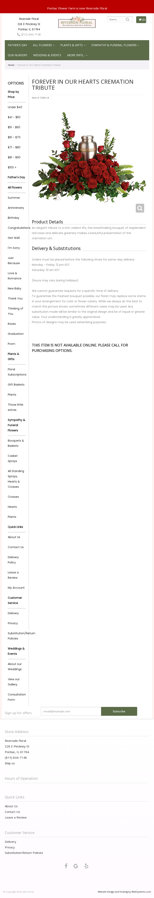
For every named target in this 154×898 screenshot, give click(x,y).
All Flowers (42, 45)
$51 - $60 (14, 127)
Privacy (13, 623)
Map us (10, 763)
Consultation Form (17, 697)
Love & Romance (14, 275)
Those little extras (15, 407)
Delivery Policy (13, 559)
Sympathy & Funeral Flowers (114, 45)
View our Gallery (14, 681)
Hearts (12, 507)
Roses (12, 324)
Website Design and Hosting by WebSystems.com (124, 891)
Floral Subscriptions (17, 372)
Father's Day (17, 45)
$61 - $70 (14, 137)
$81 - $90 (14, 157)
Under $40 (15, 107)
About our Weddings (15, 666)
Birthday (13, 218)
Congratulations (17, 228)
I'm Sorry (14, 248)
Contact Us (16, 547)
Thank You (15, 298)
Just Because (14, 260)
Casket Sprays (13, 458)
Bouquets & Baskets (16, 443)
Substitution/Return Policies (17, 635)
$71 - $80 (14, 147)
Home (11, 64)
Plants (12, 395)
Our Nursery (17, 55)
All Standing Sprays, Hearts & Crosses (16, 479)
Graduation (16, 334)
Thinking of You (15, 311)
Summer (14, 198)
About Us (14, 537)
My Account (16, 588)
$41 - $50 (14, 117)
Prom (11, 344)
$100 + (12, 167)
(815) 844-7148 (30, 34)
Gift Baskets (16, 385)
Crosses (13, 497)
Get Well (14, 238)
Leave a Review (13, 575)
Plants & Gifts (71, 45)
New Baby (14, 288)
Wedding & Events (47, 55)
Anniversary (16, 208)
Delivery (13, 613)
